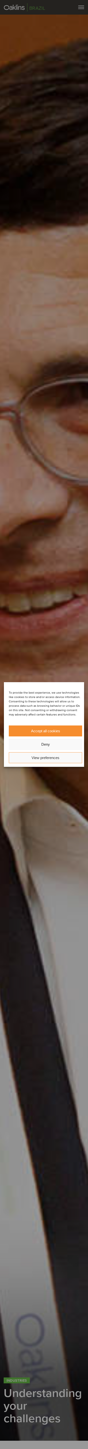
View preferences (45, 758)
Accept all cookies (45, 731)
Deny (45, 744)
